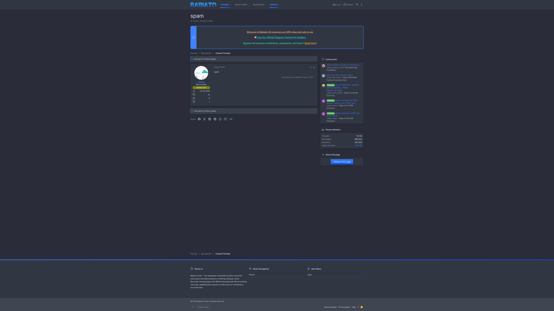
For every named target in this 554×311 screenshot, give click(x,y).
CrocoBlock (331, 70)
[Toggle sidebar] (362, 4)
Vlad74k (358, 145)
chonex (196, 21)
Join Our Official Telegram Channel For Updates (281, 37)
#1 (314, 67)
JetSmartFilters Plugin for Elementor (343, 65)
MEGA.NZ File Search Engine (340, 75)
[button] (231, 4)
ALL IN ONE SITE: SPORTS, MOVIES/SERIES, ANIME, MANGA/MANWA (343, 87)
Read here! (311, 43)
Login (309, 275)
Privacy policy (344, 307)
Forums (252, 275)
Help (353, 307)
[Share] (310, 67)
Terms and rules (330, 307)
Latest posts (331, 59)
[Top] (358, 307)
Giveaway (331, 95)
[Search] (357, 4)
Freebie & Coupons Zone (337, 80)
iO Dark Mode (203, 307)
